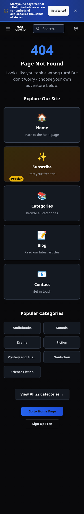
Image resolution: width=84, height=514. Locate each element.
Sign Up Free (42, 424)
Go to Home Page (42, 411)
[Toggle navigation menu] (8, 28)
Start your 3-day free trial (27, 4)
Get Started (58, 10)
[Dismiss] (75, 11)
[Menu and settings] (75, 28)
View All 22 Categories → (42, 394)
